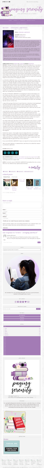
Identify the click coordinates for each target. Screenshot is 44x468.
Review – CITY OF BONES (22, 180)
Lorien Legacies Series (32, 156)
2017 (5, 347)
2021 (5, 342)
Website (16, 63)
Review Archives (22, 23)
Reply (39, 242)
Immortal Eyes (21, 36)
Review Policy (31, 20)
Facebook (21, 63)
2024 (5, 338)
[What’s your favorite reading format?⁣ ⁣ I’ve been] (10, 462)
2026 (5, 326)
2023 (5, 339)
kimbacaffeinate (11, 235)
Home (10, 20)
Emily (15, 29)
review (20, 29)
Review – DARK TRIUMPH (29, 188)
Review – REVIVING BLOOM (14, 189)
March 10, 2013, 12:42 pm (7, 242)
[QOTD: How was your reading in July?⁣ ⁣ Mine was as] (39, 462)
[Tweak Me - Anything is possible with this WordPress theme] (11, 447)
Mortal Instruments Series (19, 158)
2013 (5, 353)
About (16, 20)
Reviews (22, 320)
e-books (7, 192)
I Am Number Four (22, 156)
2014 (5, 351)
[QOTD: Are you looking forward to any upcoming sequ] (4, 462)
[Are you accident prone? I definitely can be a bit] (16, 462)
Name (4, 209)
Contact (22, 20)
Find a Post (5, 227)
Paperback (31, 63)
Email (4, 213)
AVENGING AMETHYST (24, 32)
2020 (5, 343)
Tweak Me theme (32, 467)
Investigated (22, 315)
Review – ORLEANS (7, 188)
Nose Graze (39, 467)
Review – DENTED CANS (37, 188)
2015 (5, 350)
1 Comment (26, 29)
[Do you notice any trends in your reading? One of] (33, 462)
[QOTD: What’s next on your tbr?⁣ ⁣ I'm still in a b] (22, 462)
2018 (5, 346)
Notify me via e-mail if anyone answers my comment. (16, 221)
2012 (5, 354)
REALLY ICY (12, 192)
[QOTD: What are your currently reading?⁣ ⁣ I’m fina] (27, 462)
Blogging (22, 317)
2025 (5, 336)
